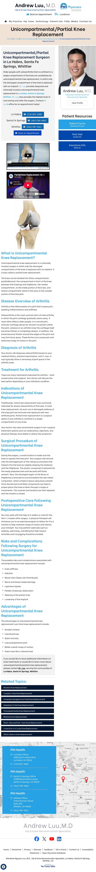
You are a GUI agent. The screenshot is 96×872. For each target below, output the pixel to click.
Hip (25, 21)
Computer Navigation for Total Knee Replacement (24, 699)
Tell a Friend (60, 849)
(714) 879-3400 (34, 114)
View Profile (77, 102)
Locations (65, 14)
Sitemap (37, 849)
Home (6, 21)
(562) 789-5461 (33, 126)
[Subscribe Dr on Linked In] (59, 839)
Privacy (27, 849)
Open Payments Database (54, 852)
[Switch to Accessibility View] (3, 867)
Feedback (48, 849)
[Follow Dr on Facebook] (36, 839)
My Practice (15, 21)
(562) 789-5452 (38, 120)
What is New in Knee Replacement (18, 734)
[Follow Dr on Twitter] (44, 839)
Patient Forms (77, 124)
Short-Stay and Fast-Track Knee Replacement (23, 722)
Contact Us (85, 21)
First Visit (77, 135)
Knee (31, 21)
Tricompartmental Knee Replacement (19, 711)
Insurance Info (77, 146)
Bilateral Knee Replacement (15, 716)
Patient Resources (77, 115)
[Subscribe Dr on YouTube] (51, 839)
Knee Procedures (28, 38)
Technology (41, 21)
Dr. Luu (22, 86)
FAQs (67, 21)
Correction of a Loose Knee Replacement (20, 728)
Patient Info (56, 21)
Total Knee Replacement (48, 38)
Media (74, 21)
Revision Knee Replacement (15, 687)
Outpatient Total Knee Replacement (19, 705)
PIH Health (18, 749)
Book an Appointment (41, 14)
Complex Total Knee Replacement (18, 693)
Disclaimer (16, 849)
